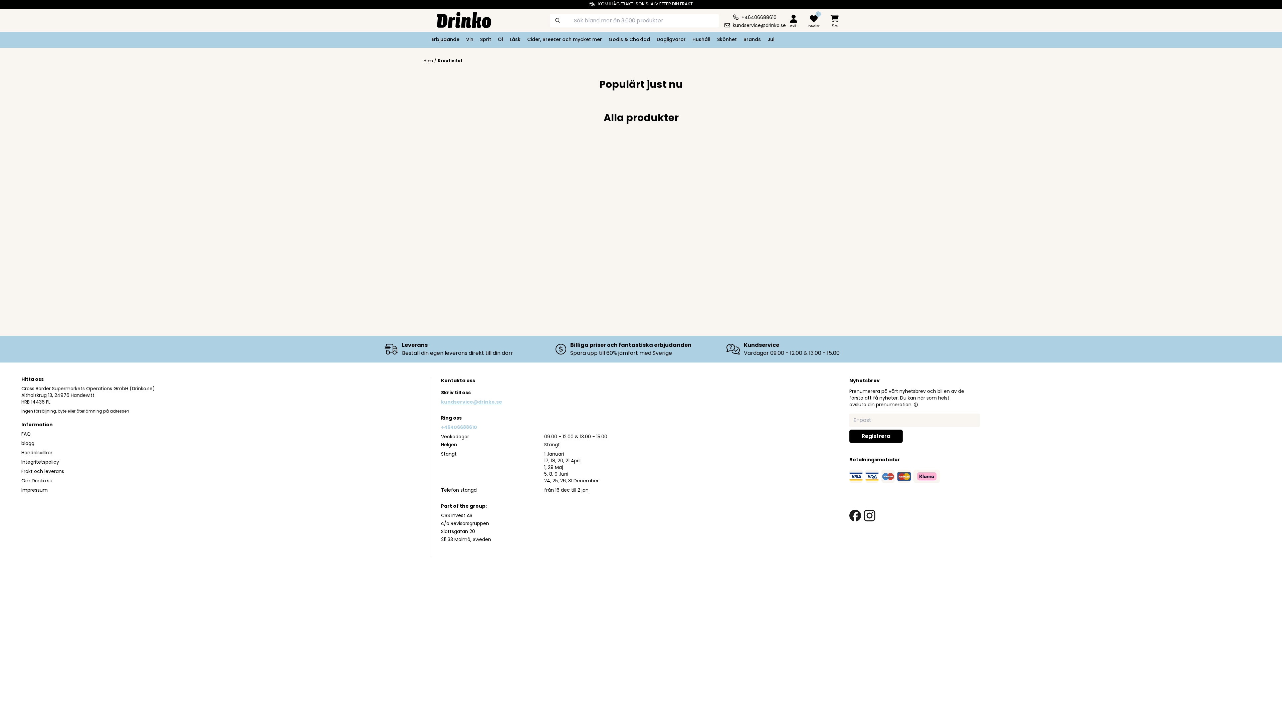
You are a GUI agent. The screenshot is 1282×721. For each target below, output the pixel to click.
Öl (500, 39)
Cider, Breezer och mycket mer (564, 39)
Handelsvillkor (36, 452)
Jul (771, 39)
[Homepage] (458, 19)
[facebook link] (855, 515)
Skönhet (727, 39)
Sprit (485, 39)
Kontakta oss (458, 380)
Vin (469, 39)
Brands (752, 39)
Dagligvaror (671, 39)
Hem (428, 60)
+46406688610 (459, 427)
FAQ (26, 434)
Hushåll (701, 39)
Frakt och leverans (42, 471)
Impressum (34, 490)
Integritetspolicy (40, 462)
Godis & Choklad (629, 39)
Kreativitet (450, 60)
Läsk (515, 39)
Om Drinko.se (36, 480)
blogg (27, 443)
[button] (915, 404)
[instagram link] (869, 515)
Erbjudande (445, 39)
